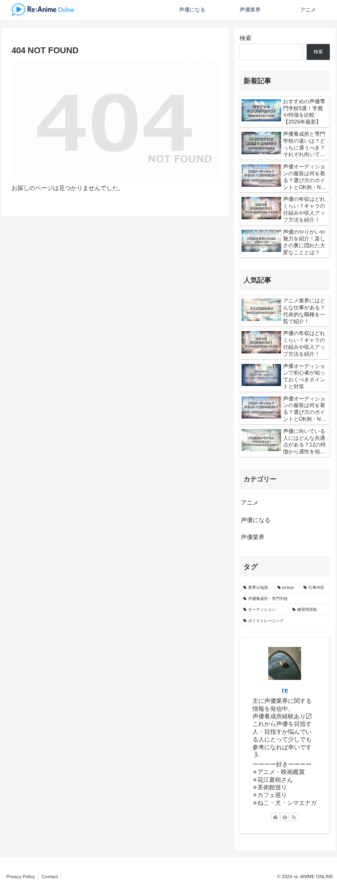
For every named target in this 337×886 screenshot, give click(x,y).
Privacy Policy (20, 876)
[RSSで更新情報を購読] (294, 817)
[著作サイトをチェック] (275, 817)
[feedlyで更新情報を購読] (284, 817)
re (285, 690)
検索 (245, 38)
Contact (50, 876)
